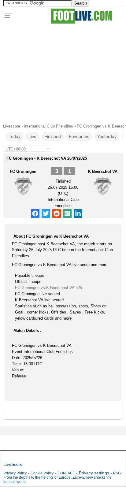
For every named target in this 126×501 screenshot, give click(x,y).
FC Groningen (23, 171)
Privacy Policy (15, 473)
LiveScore (13, 464)
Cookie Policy (42, 473)
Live (32, 136)
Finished (52, 136)
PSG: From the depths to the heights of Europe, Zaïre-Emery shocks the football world (62, 477)
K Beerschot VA (102, 171)
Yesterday (107, 136)
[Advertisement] (63, 72)
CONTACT (66, 473)
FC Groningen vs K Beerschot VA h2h (48, 287)
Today (14, 136)
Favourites (79, 136)
